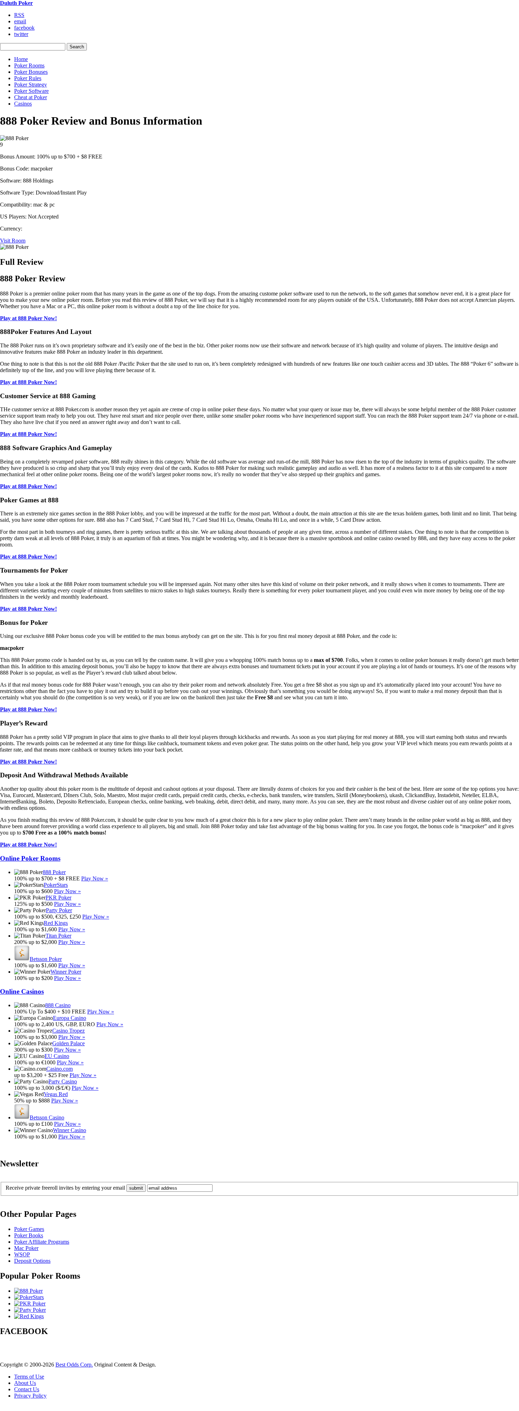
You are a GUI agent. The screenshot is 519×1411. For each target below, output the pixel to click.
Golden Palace (68, 1043)
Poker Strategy (30, 85)
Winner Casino (69, 1130)
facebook (24, 28)
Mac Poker (26, 1248)
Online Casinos (22, 991)
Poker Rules (27, 78)
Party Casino (62, 1081)
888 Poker (54, 872)
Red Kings (56, 923)
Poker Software (31, 91)
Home (21, 59)
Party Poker (59, 910)
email (20, 21)
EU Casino (56, 1056)
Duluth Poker (16, 3)
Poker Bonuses (31, 72)
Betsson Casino (47, 1117)
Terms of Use (29, 1377)
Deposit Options (32, 1261)
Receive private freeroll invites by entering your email (65, 1188)
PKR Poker (58, 898)
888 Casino (58, 1005)
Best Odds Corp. (74, 1365)
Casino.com (59, 1069)
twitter (21, 34)
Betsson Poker (46, 959)
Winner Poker (65, 972)
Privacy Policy (30, 1396)
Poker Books (28, 1235)
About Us (25, 1383)
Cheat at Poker (30, 97)
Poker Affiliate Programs (41, 1242)
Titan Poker (58, 936)
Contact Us (26, 1389)
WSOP (22, 1254)
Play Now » (94, 878)
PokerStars (56, 885)
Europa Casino (69, 1018)
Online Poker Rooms (30, 858)
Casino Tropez (68, 1031)
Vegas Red (56, 1094)
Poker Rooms (29, 65)
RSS (19, 15)
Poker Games (29, 1229)
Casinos (23, 104)
